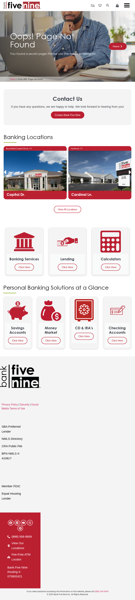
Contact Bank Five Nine (67, 115)
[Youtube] (23, 522)
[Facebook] (11, 522)
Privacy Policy (10, 404)
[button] (5, 172)
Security (24, 404)
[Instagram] (30, 522)
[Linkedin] (17, 522)
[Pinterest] (20, 528)
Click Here (24, 267)
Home (13, 79)
